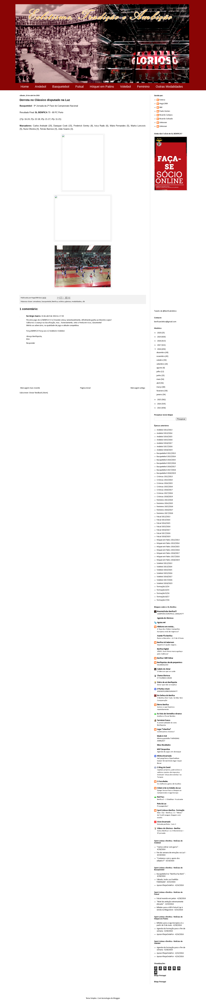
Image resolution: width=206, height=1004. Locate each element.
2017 (159, 345)
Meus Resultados (164, 745)
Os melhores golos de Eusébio (169, 784)
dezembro (161, 353)
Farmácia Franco (163, 720)
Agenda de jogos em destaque (169, 752)
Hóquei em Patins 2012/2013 (168, 540)
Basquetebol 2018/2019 (166, 473)
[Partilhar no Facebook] (66, 297)
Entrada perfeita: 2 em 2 (166, 824)
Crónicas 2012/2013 (165, 477)
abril (158, 383)
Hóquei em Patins (102, 86)
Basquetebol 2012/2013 (166, 453)
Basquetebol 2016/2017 (166, 467)
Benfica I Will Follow (165, 658)
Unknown (163, 123)
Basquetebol (60, 86)
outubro (160, 360)
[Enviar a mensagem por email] (58, 297)
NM (160, 107)
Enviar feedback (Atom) (38, 393)
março (159, 387)
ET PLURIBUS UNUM (164, 678)
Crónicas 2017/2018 (165, 493)
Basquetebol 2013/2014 (166, 457)
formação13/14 (163, 587)
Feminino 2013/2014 (165, 500)
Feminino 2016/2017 (165, 510)
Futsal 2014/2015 (163, 523)
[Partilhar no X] (63, 297)
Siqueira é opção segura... (167, 645)
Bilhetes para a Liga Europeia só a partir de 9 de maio (170, 924)
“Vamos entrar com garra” (167, 847)
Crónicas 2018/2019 (165, 497)
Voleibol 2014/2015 (164, 570)
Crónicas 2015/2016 (165, 487)
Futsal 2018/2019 (163, 537)
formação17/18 (163, 600)
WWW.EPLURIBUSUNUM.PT (167, 691)
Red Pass (160, 797)
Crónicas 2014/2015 (165, 483)
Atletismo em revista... (166, 627)
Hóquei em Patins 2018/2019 (168, 560)
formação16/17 (163, 597)
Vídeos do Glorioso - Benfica (168, 828)
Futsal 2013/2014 (163, 520)
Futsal (79, 86)
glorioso (68, 301)
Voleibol (125, 86)
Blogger (116, 998)
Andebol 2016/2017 (164, 443)
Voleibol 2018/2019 (164, 583)
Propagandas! (162, 806)
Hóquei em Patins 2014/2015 (168, 547)
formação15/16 (163, 593)
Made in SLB (162, 736)
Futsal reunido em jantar (166, 898)
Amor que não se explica (167, 685)
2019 (159, 337)
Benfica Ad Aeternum (165, 642)
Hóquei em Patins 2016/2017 (168, 553)
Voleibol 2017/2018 (164, 580)
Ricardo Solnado (166, 119)
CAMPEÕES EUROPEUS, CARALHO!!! (170, 614)
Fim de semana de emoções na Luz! (171, 853)
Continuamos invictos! (166, 732)
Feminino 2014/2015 (165, 503)
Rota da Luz (161, 804)
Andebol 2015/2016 (164, 440)
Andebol (40, 86)
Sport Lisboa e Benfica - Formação (170, 810)
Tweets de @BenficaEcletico (165, 311)
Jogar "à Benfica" (164, 729)
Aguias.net (161, 622)
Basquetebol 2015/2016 (166, 463)
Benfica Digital (163, 649)
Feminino (143, 86)
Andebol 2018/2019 (164, 450)
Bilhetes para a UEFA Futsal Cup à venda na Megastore (170, 908)
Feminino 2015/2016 (165, 507)
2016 (159, 349)
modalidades (77, 301)
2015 (159, 400)
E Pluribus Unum (163, 689)
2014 (159, 404)
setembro (161, 364)
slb (84, 301)
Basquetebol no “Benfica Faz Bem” (171, 874)
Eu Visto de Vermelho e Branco (169, 714)
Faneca (162, 100)
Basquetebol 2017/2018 (166, 470)
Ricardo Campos (166, 115)
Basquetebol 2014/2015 (166, 460)
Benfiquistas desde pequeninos (169, 662)
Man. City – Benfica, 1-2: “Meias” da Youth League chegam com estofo (170, 815)
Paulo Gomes (164, 111)
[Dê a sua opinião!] (61, 297)
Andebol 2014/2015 (164, 437)
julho (159, 372)
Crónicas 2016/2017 (165, 490)
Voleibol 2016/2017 (164, 577)
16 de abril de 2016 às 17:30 (52, 316)
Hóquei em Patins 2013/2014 (168, 543)
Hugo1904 (163, 104)
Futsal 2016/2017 (163, 530)
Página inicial (85, 388)
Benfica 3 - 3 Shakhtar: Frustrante (170, 799)
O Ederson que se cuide (166, 671)
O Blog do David (163, 767)
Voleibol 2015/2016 (164, 573)
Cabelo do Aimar (164, 669)
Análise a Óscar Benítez (166, 716)
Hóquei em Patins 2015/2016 (168, 550)
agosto (160, 368)
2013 (159, 408)
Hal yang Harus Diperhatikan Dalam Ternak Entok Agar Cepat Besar (169, 760)
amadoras (37, 301)
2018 (159, 341)
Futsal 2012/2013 (163, 517)
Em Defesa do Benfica (166, 696)
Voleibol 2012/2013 (164, 563)
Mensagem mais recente (30, 388)
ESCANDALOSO (162, 665)
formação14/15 (163, 590)
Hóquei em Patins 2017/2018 (168, 557)
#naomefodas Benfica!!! (167, 611)
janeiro (160, 395)
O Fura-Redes (162, 781)
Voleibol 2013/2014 (164, 567)
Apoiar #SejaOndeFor (165, 885)
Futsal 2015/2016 (163, 527)
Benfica (55, 301)
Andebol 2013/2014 (164, 433)
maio (159, 379)
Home (25, 86)
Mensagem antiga (138, 388)
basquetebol (46, 301)
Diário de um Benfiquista (167, 682)
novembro (161, 356)
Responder (30, 343)
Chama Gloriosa (163, 676)
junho (159, 376)
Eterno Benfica (163, 705)
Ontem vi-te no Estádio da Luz (169, 788)
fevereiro (160, 391)
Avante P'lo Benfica (164, 636)
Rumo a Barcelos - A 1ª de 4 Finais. (170, 638)
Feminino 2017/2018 (165, 513)
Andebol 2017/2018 (164, 447)
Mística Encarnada (164, 756)
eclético (61, 301)
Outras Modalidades (169, 86)
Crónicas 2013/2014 (165, 480)
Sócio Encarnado (164, 822)
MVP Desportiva (163, 749)
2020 (159, 333)
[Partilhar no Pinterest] (69, 297)
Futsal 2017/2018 (163, 533)
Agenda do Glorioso (165, 618)
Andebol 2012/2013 (164, 430)
